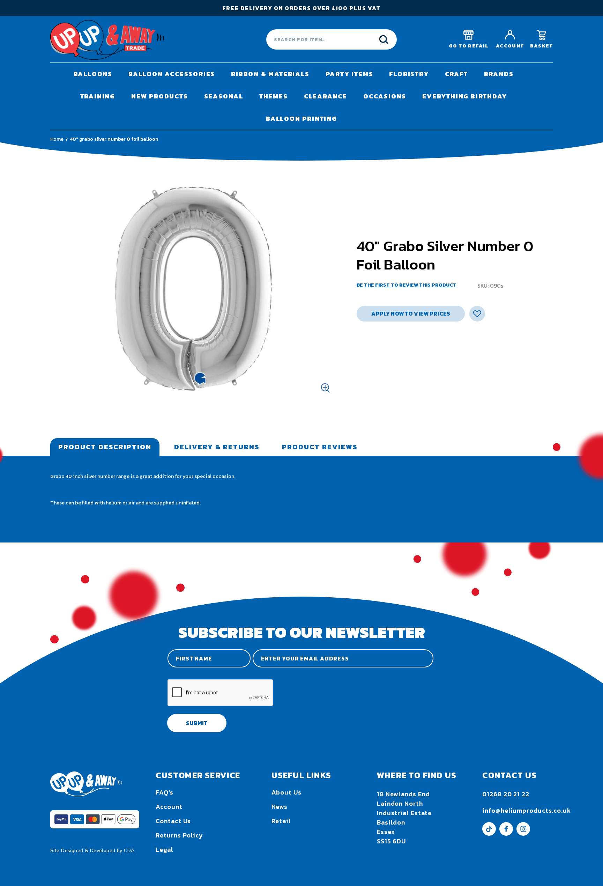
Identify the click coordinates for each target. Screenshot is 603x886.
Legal (164, 849)
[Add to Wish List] (477, 314)
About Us (286, 792)
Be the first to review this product (406, 285)
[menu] (301, 96)
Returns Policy (179, 835)
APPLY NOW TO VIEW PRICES (410, 313)
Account (169, 806)
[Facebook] (506, 833)
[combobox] (331, 39)
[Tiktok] (489, 833)
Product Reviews (319, 447)
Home (57, 139)
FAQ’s (164, 792)
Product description (104, 447)
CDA (129, 850)
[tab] (104, 447)
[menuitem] (93, 74)
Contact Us (173, 821)
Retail (281, 821)
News (279, 806)
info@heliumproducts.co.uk (526, 810)
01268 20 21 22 (505, 794)
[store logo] (107, 40)
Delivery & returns (216, 447)
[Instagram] (523, 833)
